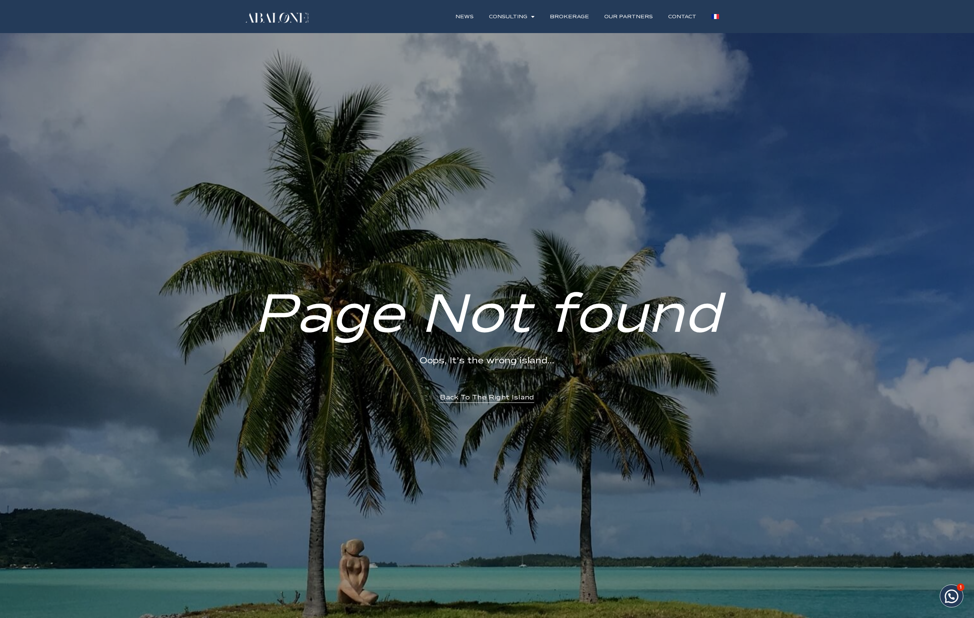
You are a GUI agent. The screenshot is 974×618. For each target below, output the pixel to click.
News (464, 16)
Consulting (508, 16)
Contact (682, 16)
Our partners (628, 16)
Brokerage (569, 16)
